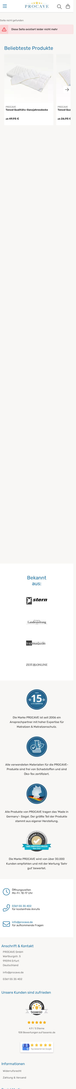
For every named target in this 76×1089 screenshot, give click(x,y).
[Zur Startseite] (37, 5)
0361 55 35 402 (21, 906)
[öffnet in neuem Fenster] (37, 1047)
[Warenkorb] (68, 6)
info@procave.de (22, 922)
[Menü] (5, 6)
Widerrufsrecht (12, 1071)
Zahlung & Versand (14, 1077)
